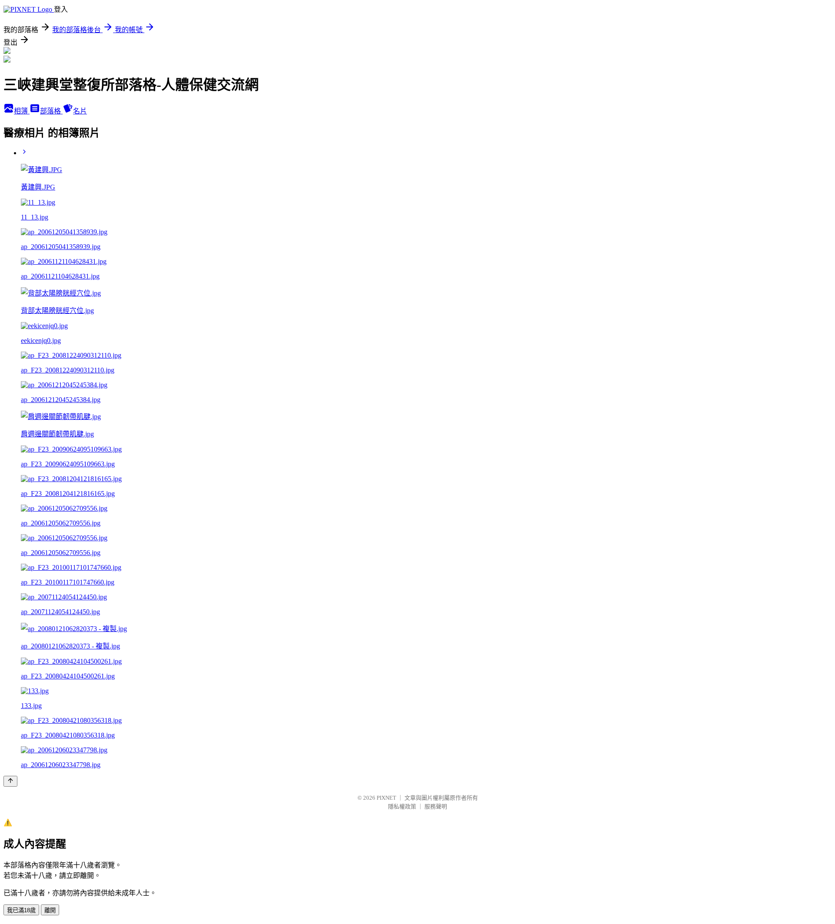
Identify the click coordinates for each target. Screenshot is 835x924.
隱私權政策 (402, 806)
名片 (80, 111)
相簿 (22, 111)
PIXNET (386, 797)
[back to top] (10, 781)
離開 (50, 910)
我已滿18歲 (21, 910)
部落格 (51, 111)
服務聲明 (435, 806)
